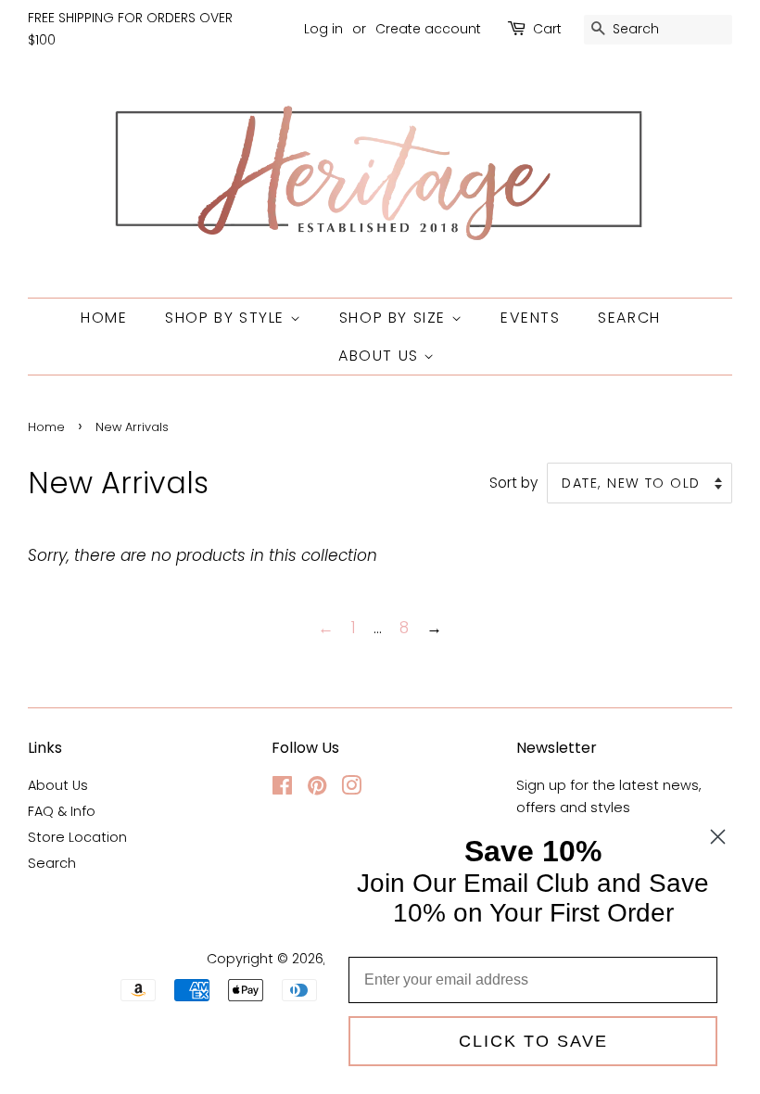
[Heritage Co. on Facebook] (282, 789)
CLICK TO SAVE (533, 1041)
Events (530, 317)
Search (629, 317)
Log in (323, 28)
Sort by (513, 482)
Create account (428, 28)
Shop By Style (227, 317)
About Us (381, 355)
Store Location (77, 837)
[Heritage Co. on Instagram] (351, 789)
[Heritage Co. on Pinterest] (317, 789)
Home (104, 317)
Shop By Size (395, 317)
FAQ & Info (61, 811)
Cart (547, 28)
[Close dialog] (718, 836)
